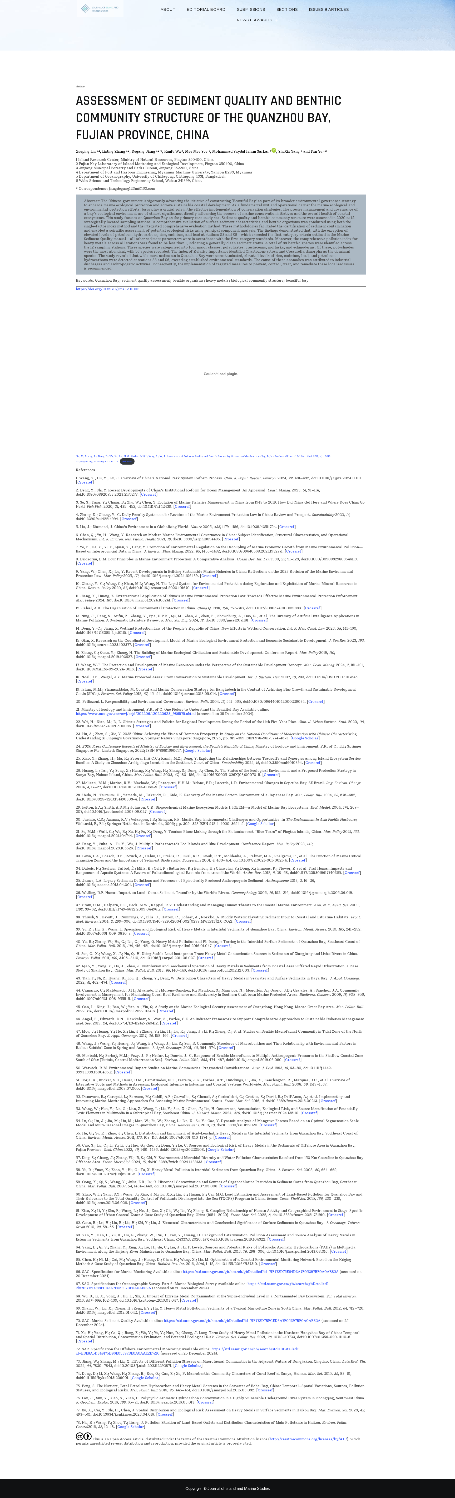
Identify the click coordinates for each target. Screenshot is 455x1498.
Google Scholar (305, 738)
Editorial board (206, 10)
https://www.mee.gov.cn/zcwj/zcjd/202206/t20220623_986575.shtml (136, 713)
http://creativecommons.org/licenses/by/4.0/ (308, 1439)
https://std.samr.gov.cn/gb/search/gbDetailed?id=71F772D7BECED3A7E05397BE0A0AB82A (242, 1320)
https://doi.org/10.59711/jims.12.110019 (108, 289)
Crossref (84, 482)
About (168, 10)
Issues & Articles (329, 10)
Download (127, 461)
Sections (287, 10)
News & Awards (254, 20)
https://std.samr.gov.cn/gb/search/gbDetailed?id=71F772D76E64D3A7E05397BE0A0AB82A (261, 1272)
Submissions (251, 10)
